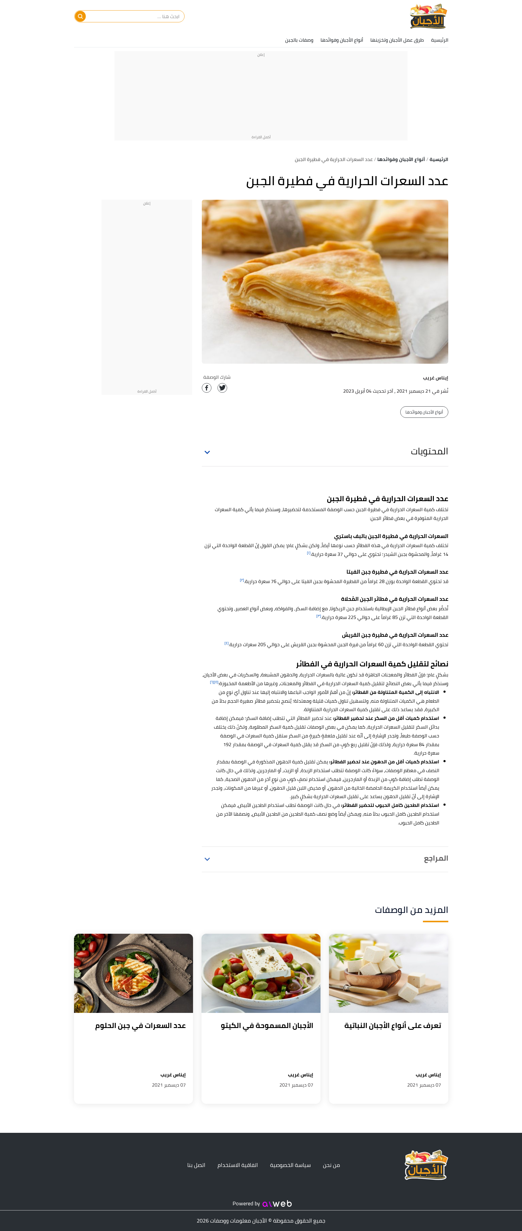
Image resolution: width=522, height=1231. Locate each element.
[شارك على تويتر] (222, 388)
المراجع (436, 858)
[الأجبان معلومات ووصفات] (427, 16)
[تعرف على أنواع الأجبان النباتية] (388, 973)
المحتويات (429, 451)
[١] (309, 552)
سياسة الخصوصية (290, 1165)
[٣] (318, 615)
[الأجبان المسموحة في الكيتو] (261, 973)
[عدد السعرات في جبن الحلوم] (133, 973)
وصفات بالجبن (299, 39)
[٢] (242, 579)
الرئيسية (439, 39)
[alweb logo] (277, 1203)
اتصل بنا (196, 1165)
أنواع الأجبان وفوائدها (342, 39)
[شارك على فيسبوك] (206, 388)
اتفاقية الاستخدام (238, 1165)
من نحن (331, 1165)
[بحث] (80, 16)
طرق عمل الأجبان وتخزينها (397, 39)
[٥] (216, 681)
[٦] (212, 681)
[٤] (226, 643)
